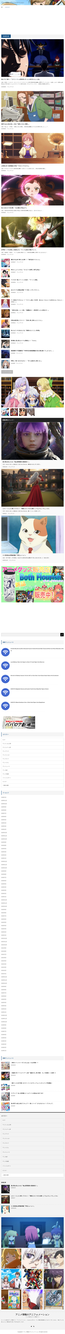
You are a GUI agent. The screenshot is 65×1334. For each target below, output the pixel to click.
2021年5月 (3, 960)
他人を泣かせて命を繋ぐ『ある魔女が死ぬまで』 (14, 208)
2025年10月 (4, 803)
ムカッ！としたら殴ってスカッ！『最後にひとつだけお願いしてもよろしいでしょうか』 (26, 508)
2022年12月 (4, 900)
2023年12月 (4, 861)
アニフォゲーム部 (7, 747)
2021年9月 (3, 948)
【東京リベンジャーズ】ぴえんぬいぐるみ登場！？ (24, 1062)
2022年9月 (3, 909)
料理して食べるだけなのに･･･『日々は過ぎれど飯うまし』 (26, 360)
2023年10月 (4, 867)
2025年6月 (3, 816)
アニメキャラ (6, 758)
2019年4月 (3, 1041)
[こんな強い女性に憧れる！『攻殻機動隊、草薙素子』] (54, 1279)
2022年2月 (3, 932)
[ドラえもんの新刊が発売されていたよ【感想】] (11, 1299)
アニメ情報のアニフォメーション (32, 1314)
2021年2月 (3, 970)
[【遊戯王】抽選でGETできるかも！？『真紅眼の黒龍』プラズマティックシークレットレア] (54, 1299)
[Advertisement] (32, 20)
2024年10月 (4, 839)
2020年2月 (3, 1009)
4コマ (4, 739)
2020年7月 (3, 993)
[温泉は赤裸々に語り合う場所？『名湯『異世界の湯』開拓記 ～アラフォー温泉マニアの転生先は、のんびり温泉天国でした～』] (54, 1259)
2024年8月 (3, 845)
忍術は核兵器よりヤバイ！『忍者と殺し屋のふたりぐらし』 (27, 320)
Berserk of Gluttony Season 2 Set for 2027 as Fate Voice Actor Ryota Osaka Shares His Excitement (34, 675)
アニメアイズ (10, 86)
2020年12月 (4, 976)
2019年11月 (4, 1018)
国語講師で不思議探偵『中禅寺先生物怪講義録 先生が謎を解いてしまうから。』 (32, 350)
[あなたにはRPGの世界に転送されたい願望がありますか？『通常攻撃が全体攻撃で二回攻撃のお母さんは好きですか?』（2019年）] (11, 1279)
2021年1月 (3, 973)
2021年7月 (3, 954)
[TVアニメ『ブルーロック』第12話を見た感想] (32, 1259)
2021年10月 (4, 944)
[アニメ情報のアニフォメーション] (12, 2)
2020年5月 (3, 999)
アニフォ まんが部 (7, 743)
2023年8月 (3, 874)
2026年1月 (3, 797)
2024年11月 (4, 835)
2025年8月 (3, 810)
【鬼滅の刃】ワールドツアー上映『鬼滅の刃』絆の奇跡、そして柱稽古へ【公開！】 (33, 1073)
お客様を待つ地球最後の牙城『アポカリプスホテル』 (15, 166)
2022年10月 (4, 906)
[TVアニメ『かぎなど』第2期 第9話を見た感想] (32, 1232)
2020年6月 (3, 996)
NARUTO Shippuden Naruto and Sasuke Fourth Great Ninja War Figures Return (30, 689)
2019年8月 (3, 1028)
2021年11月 (4, 941)
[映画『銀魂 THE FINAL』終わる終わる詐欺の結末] (14, 412)
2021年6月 (3, 957)
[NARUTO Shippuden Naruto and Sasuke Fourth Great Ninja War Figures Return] (5, 696)
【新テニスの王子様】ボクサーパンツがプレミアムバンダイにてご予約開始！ (31, 1083)
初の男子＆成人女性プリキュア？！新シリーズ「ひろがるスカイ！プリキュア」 (32, 1103)
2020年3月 (3, 1005)
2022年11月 (4, 903)
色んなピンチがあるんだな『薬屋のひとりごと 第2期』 (25, 330)
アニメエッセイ (6, 755)
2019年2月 (3, 1047)
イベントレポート (7, 777)
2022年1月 (3, 935)
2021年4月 (3, 964)
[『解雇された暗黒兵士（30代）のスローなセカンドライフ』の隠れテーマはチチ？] (32, 1299)
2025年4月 (3, 823)
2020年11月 (4, 980)
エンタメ (5, 781)
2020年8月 (3, 989)
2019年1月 (3, 1050)
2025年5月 (3, 819)
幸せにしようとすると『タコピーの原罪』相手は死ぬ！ (26, 269)
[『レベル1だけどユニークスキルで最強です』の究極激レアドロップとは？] (11, 1259)
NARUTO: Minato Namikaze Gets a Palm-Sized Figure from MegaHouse (28, 702)
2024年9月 (3, 842)
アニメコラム (6, 762)
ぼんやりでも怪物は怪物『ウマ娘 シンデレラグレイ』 (25, 290)
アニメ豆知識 (6, 774)
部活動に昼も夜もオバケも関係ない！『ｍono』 (24, 340)
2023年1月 (3, 896)
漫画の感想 (6, 785)
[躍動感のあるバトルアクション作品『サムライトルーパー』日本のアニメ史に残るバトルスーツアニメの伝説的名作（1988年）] (32, 1279)
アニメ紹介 (5, 770)
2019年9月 (3, 1025)
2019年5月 (3, 1037)
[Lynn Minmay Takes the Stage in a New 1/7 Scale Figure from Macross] (5, 669)
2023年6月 (3, 880)
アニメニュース (6, 766)
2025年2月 (3, 829)
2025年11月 (4, 800)
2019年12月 (4, 1015)
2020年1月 (3, 1012)
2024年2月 (3, 855)
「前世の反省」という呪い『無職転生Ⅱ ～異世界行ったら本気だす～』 (30, 310)
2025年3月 (3, 826)
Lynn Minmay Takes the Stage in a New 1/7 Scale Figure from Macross (27, 662)
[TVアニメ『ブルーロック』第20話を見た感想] (31, 412)
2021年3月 (3, 967)
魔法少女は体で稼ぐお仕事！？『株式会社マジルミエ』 (26, 259)
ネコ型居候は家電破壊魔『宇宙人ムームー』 (14, 555)
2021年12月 (4, 938)
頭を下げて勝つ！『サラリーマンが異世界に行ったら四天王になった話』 (20, 79)
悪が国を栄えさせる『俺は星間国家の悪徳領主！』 (16, 461)
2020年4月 (3, 1002)
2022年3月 (3, 928)
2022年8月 (3, 912)
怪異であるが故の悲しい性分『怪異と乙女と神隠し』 (15, 124)
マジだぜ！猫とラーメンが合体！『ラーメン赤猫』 (24, 279)
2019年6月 (3, 1034)
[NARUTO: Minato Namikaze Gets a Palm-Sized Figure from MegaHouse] (5, 709)
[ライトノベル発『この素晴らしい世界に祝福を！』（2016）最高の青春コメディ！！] (5, 412)
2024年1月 (3, 858)
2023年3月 (3, 890)
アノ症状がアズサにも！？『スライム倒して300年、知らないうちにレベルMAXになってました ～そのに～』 (37, 301)
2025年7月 (3, 813)
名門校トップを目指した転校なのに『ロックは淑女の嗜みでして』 (19, 249)
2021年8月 (3, 951)
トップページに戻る (7, 371)
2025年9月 (3, 807)
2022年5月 (3, 922)
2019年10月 (4, 1021)
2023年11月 (4, 864)
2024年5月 (3, 848)
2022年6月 (3, 919)
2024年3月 (3, 851)
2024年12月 (4, 832)
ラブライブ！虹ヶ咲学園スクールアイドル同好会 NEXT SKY (27, 1093)
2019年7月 (3, 1031)
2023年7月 (3, 877)
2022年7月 (3, 916)
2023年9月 (3, 871)
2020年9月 (3, 986)
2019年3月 (3, 1044)
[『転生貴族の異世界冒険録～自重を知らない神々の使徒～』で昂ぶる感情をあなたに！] (32, 392)
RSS (34, 1326)
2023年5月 (3, 883)
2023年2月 (3, 893)
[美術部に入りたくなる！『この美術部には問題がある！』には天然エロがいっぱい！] (23, 412)
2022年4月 (3, 925)
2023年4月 (3, 887)
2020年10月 (4, 983)
